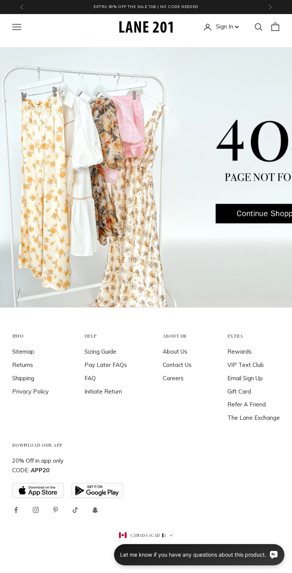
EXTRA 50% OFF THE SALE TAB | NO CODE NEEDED (146, 6)
